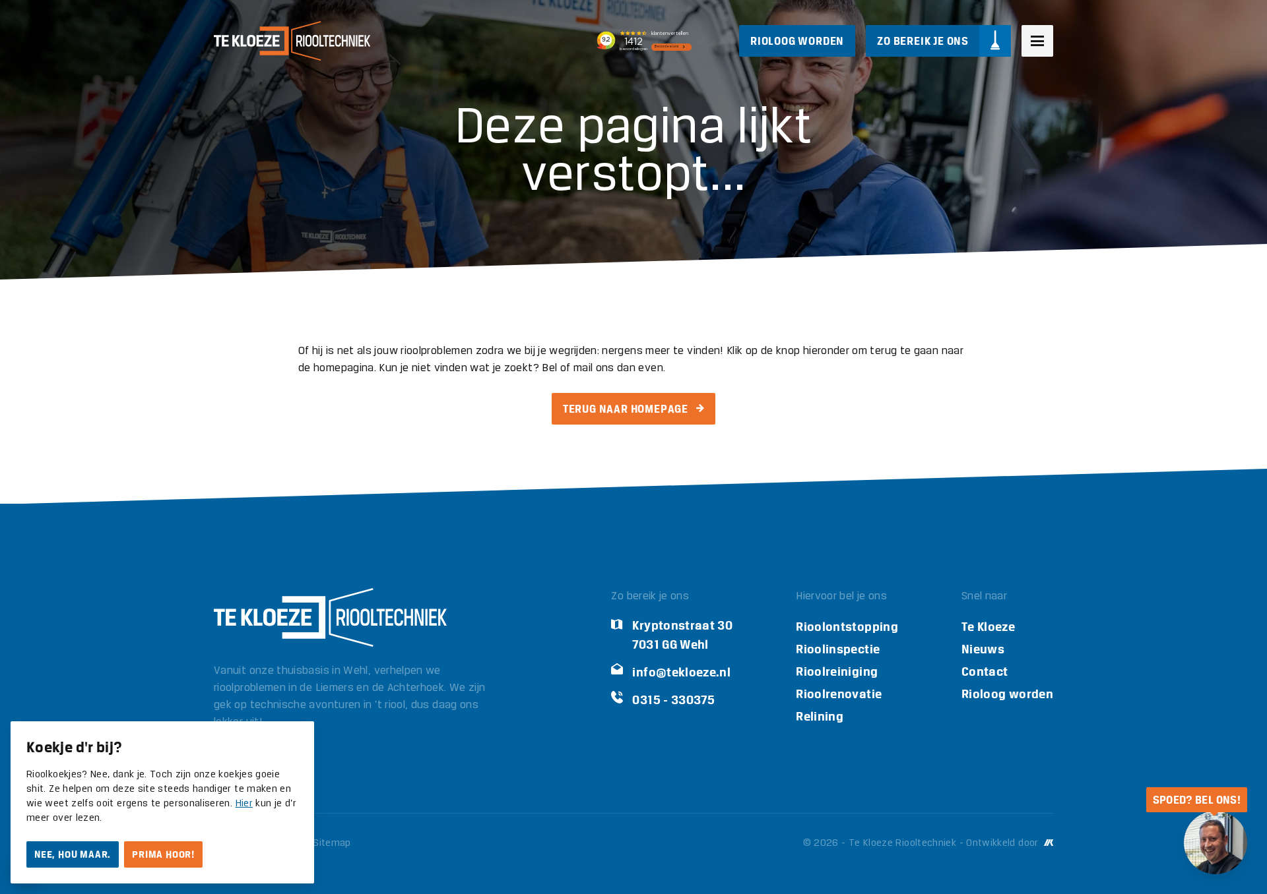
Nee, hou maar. (72, 854)
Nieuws (982, 649)
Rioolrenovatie (839, 693)
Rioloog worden (1007, 693)
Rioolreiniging (837, 671)
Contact (984, 671)
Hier (244, 803)
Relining (819, 716)
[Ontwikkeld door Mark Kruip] (1047, 843)
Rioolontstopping (847, 626)
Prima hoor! (163, 854)
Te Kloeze (988, 626)
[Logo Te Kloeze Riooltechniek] (292, 41)
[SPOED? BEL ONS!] (1215, 842)
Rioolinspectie (838, 649)
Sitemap (332, 843)
